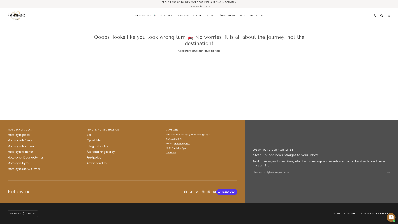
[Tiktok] (191, 192)
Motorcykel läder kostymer (25, 157)
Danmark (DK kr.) (199, 6)
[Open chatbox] (391, 217)
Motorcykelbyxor (18, 163)
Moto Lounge (346, 213)
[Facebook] (185, 192)
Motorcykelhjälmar (20, 140)
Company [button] (172, 129)
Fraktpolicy (94, 157)
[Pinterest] (197, 192)
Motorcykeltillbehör (20, 152)
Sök (89, 135)
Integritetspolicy (98, 146)
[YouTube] (214, 192)
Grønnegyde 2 (182, 143)
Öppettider (94, 140)
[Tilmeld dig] (386, 172)
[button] (145, 15)
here (188, 51)
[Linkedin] (209, 192)
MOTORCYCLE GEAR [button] (20, 129)
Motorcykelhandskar (21, 146)
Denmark (171, 152)
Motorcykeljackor (19, 135)
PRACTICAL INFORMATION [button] (103, 129)
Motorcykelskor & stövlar (24, 169)
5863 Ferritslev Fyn (176, 148)
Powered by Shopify (377, 213)
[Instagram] (203, 192)
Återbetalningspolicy (101, 152)
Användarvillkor (97, 163)
